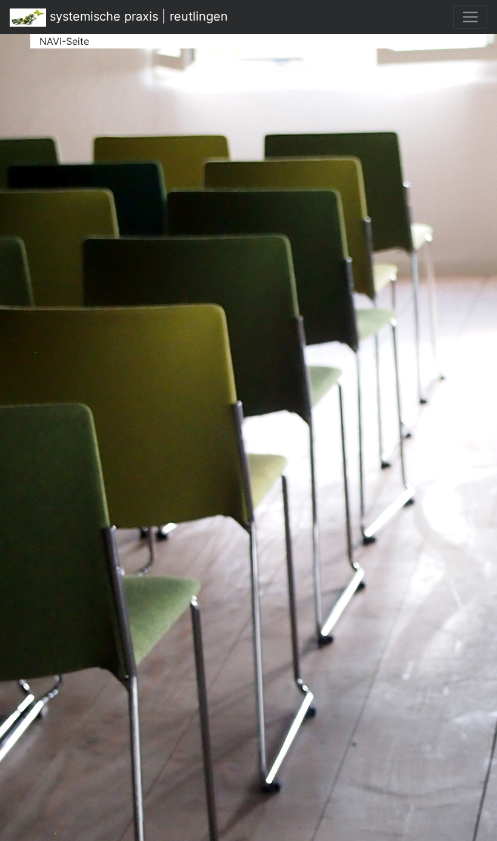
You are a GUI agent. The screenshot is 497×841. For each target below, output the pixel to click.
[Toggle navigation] (470, 17)
